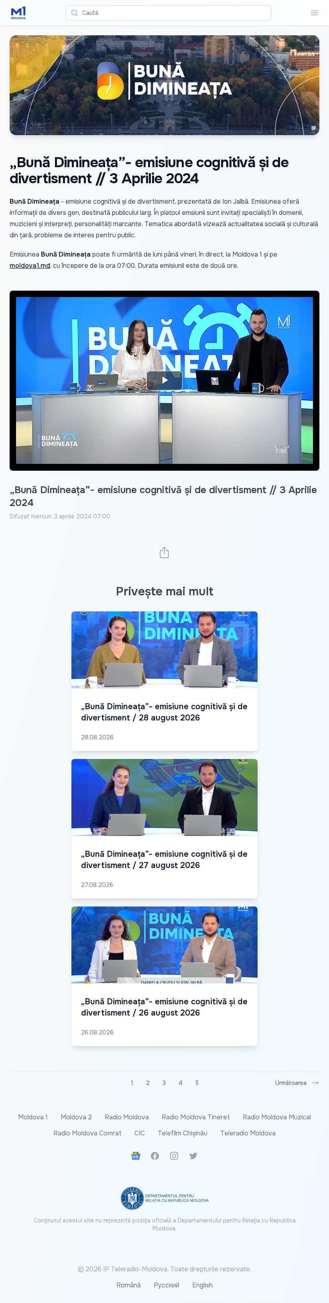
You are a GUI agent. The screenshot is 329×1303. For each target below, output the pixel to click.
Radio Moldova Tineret (196, 1117)
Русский (166, 1285)
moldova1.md (30, 265)
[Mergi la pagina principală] (18, 13)
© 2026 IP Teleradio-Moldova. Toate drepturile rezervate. (164, 1269)
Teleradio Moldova (248, 1133)
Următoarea (291, 1083)
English (202, 1285)
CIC (139, 1133)
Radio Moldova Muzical (277, 1117)
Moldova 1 (33, 1117)
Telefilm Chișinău (182, 1133)
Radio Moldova (127, 1117)
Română (128, 1285)
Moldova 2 (76, 1117)
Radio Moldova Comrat (87, 1133)
